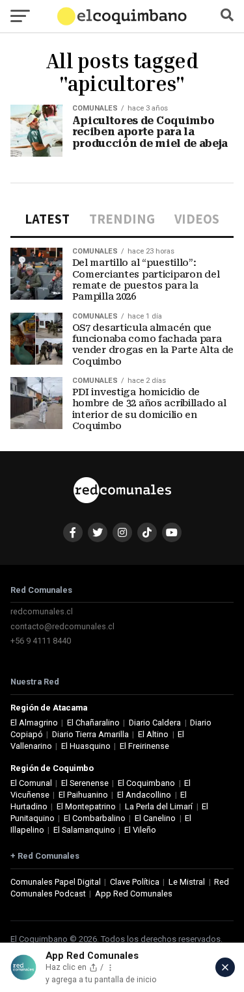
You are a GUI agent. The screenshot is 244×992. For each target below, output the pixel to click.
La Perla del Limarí (159, 806)
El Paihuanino (83, 795)
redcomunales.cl (41, 611)
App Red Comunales (133, 893)
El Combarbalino (95, 818)
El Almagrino (34, 722)
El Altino (153, 734)
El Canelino (155, 818)
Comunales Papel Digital (55, 882)
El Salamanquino (84, 830)
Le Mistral (187, 882)
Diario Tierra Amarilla (90, 734)
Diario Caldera (155, 722)
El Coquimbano (146, 783)
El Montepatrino (86, 806)
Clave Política (134, 882)
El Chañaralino (93, 722)
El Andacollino (144, 795)
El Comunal (31, 783)
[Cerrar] (225, 967)
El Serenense (85, 783)
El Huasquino (86, 746)
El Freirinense (144, 746)
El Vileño (140, 830)
